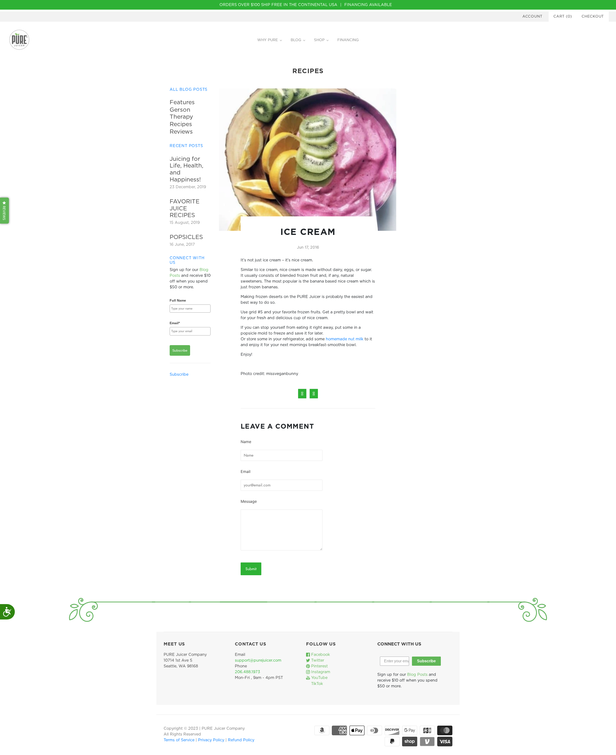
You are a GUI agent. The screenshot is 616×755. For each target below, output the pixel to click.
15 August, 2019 (185, 223)
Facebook (320, 655)
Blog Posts (417, 675)
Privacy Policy (211, 740)
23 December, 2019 (188, 187)
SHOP (319, 40)
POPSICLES (186, 237)
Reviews (181, 132)
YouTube (318, 678)
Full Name (178, 300)
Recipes (181, 124)
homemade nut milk (344, 339)
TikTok (316, 684)
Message (249, 501)
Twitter (317, 660)
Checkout (593, 16)
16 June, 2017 (182, 244)
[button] (4, 211)
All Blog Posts (188, 89)
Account (532, 16)
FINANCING (348, 40)
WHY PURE (267, 40)
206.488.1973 (247, 672)
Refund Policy (241, 740)
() (562, 16)
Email (245, 471)
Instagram (320, 672)
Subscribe (179, 350)
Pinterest (319, 666)
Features (182, 102)
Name (246, 441)
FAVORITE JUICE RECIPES (184, 209)
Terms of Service (180, 740)
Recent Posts (186, 146)
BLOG (296, 40)
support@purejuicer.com (258, 660)
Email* (175, 323)
